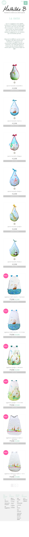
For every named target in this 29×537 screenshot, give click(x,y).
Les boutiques (24, 495)
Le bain (12, 503)
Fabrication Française (7, 504)
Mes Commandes (19, 502)
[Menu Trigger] (26, 3)
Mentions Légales (19, 518)
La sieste (12, 501)
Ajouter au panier (14, 90)
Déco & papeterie (13, 499)
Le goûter (13, 505)
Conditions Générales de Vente (19, 515)
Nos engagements (7, 507)
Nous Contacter (19, 510)
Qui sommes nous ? (5, 496)
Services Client (17, 495)
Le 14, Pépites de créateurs (25, 500)
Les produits (11, 495)
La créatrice (6, 500)
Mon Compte (18, 499)
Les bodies (13, 507)
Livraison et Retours (19, 507)
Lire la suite (14, 161)
